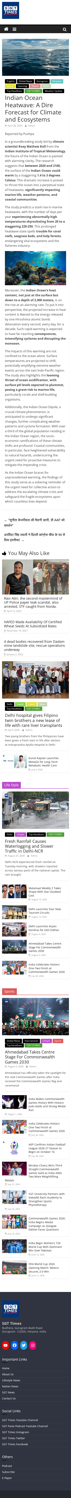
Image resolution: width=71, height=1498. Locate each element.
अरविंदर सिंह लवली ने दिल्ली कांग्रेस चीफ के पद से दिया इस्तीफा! (34, 537)
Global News (25, 81)
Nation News (10, 1386)
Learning (22, 86)
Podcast (7, 1466)
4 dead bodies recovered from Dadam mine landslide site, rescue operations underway (34, 645)
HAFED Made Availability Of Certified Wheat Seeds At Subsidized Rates (33, 624)
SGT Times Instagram (15, 1432)
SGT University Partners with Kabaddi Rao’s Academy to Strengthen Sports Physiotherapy (47, 1199)
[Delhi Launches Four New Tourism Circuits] (14, 907)
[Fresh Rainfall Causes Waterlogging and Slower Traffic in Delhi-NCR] (35, 793)
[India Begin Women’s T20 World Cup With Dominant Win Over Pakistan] (14, 1241)
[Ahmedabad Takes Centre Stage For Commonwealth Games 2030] (14, 942)
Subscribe (8, 1472)
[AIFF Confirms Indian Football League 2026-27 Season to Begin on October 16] (14, 1143)
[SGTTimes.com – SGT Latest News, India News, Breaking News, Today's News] (6, 29)
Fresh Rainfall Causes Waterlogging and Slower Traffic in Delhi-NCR (29, 846)
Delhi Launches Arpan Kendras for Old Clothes (44, 928)
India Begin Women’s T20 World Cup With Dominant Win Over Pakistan (45, 1246)
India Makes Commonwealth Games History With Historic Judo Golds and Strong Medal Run (47, 1104)
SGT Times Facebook (15, 1444)
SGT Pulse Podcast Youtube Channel (25, 1426)
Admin (31, 125)
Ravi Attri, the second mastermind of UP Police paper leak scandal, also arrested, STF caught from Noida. (33, 602)
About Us (8, 1374)
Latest (10, 86)
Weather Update (53, 91)
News (46, 86)
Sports (58, 1040)
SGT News (8, 1392)
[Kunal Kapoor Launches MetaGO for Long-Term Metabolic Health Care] (14, 756)
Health (20, 704)
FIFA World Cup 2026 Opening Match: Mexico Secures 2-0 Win (44, 1267)
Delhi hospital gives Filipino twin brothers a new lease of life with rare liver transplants (33, 720)
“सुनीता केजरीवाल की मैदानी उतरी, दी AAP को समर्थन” (34, 523)
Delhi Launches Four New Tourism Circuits (45, 911)
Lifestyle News (11, 1380)
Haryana (56, 81)
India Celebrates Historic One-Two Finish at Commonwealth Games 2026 (47, 968)
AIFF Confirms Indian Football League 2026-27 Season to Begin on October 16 (47, 1148)
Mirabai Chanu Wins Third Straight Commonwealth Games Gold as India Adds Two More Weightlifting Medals (33, 1173)
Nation (35, 86)
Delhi (9, 704)
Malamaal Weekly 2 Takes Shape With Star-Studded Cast (45, 891)
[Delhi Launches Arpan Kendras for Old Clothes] (14, 924)
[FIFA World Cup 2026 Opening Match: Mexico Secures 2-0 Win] (14, 1262)
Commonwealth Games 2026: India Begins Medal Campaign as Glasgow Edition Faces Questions (47, 1224)
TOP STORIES (33, 91)
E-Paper (7, 1478)
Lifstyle (20, 834)
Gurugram (42, 81)
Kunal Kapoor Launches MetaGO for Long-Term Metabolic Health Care (44, 761)
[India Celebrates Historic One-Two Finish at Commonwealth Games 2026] (14, 963)
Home (5, 1368)
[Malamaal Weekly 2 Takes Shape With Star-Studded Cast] (14, 886)
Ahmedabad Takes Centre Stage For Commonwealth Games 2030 (45, 947)
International (31, 1040)
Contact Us (9, 1398)
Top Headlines (14, 91)
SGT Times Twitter (13, 1438)
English (10, 81)
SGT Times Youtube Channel (20, 1420)
